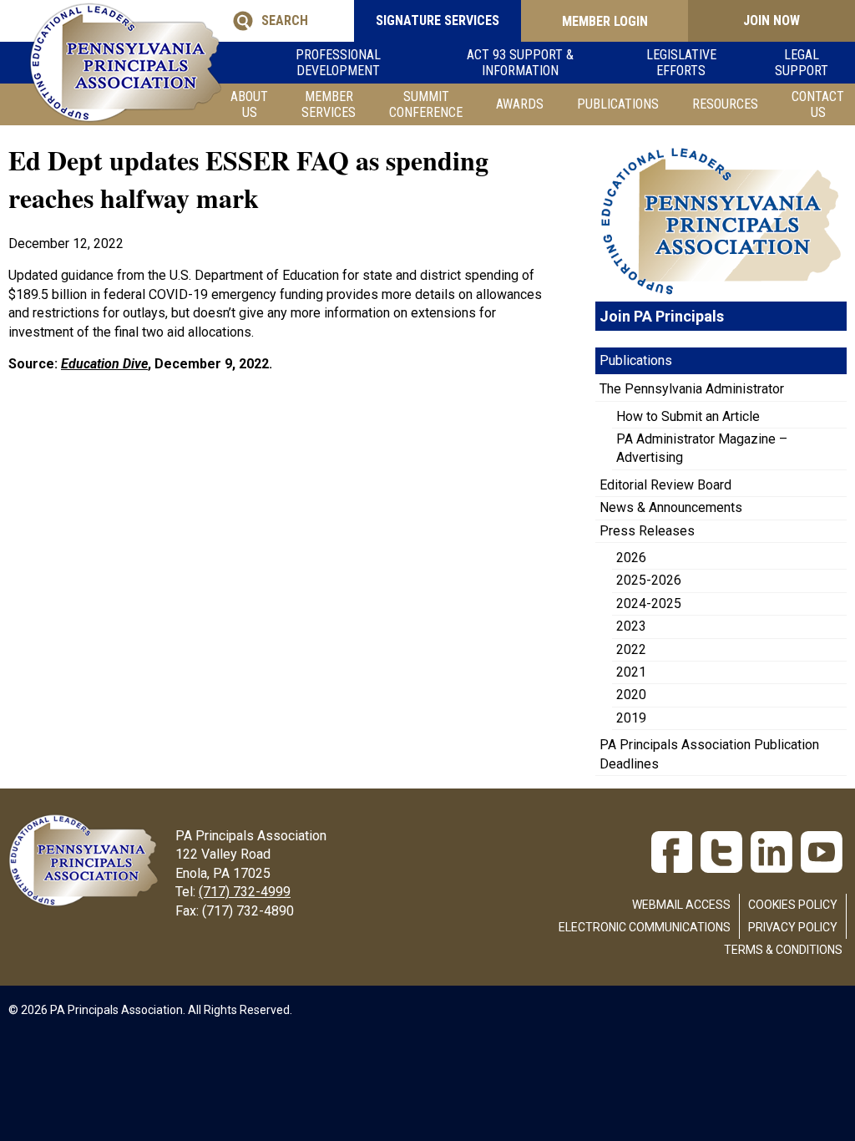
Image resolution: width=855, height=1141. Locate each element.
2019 (631, 718)
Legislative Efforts (681, 63)
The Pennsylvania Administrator (692, 389)
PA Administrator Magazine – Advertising (701, 448)
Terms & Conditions (783, 949)
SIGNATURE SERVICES (437, 20)
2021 (631, 672)
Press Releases (647, 531)
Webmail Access (681, 904)
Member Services (328, 104)
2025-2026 (648, 580)
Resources (725, 104)
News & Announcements (671, 507)
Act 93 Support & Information (520, 63)
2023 (631, 626)
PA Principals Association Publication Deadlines (709, 754)
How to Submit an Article (688, 416)
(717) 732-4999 (245, 892)
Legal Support (801, 63)
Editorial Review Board (665, 485)
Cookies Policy (792, 904)
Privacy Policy (792, 927)
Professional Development (338, 63)
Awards (520, 104)
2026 (631, 557)
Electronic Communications (645, 927)
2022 (631, 649)
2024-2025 (648, 603)
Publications (618, 104)
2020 (631, 694)
